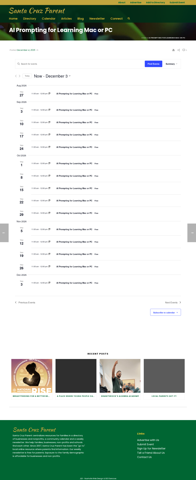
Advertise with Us (148, 440)
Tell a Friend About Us (151, 453)
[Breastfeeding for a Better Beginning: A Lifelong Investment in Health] (31, 376)
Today (27, 76)
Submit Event (177, 2)
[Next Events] (19, 76)
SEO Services (110, 478)
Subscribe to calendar (164, 312)
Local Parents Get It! (164, 396)
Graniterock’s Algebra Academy (120, 396)
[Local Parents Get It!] (164, 376)
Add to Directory (155, 2)
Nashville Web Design (94, 478)
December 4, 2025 (26, 50)
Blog (80, 19)
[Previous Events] (16, 76)
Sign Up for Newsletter (151, 448)
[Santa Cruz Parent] (36, 10)
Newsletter (97, 19)
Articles (66, 19)
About (121, 2)
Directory (29, 19)
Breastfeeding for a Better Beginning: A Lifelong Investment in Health (32, 396)
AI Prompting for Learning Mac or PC (74, 93)
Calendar (48, 19)
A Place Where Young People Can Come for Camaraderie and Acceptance (77, 396)
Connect (116, 19)
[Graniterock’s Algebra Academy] (120, 376)
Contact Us (144, 457)
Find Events (153, 63)
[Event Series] (49, 93)
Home (13, 19)
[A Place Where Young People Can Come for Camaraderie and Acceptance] (76, 376)
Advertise (135, 2)
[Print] (173, 50)
